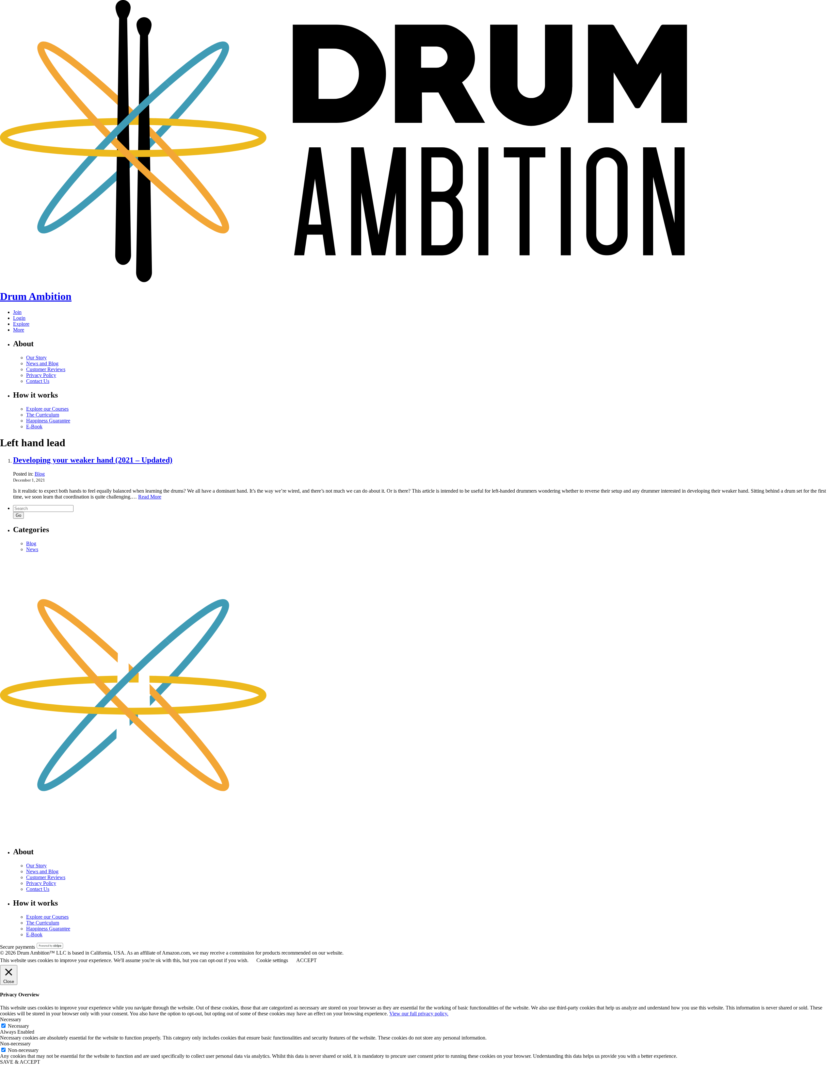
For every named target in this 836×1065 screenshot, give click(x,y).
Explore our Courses (47, 409)
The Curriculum (42, 415)
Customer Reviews (45, 369)
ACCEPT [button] (306, 960)
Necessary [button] (10, 1019)
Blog (40, 474)
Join (17, 312)
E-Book (34, 426)
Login (19, 318)
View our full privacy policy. (418, 1013)
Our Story (36, 357)
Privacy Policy (41, 375)
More (18, 330)
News (32, 549)
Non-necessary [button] (15, 1043)
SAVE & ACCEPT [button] (20, 1062)
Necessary (18, 1026)
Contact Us (37, 381)
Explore (21, 324)
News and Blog (42, 363)
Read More (149, 497)
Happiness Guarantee (48, 420)
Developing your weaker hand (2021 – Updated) (92, 460)
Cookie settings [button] (272, 960)
